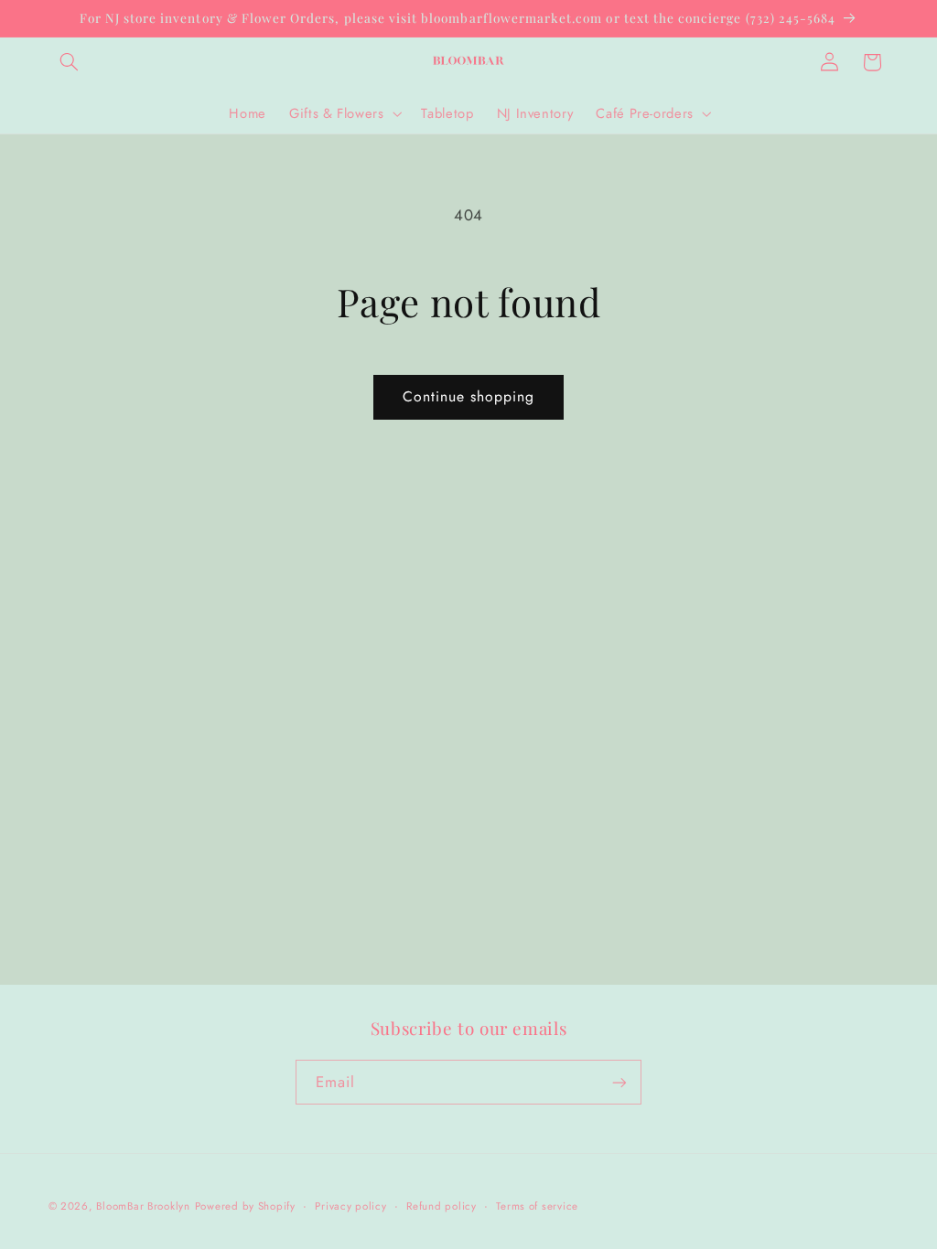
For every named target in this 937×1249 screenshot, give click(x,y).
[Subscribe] (619, 1082)
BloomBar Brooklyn (143, 1206)
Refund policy (441, 1206)
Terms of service (537, 1206)
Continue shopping (469, 396)
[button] (69, 62)
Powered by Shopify (245, 1206)
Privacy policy (350, 1206)
